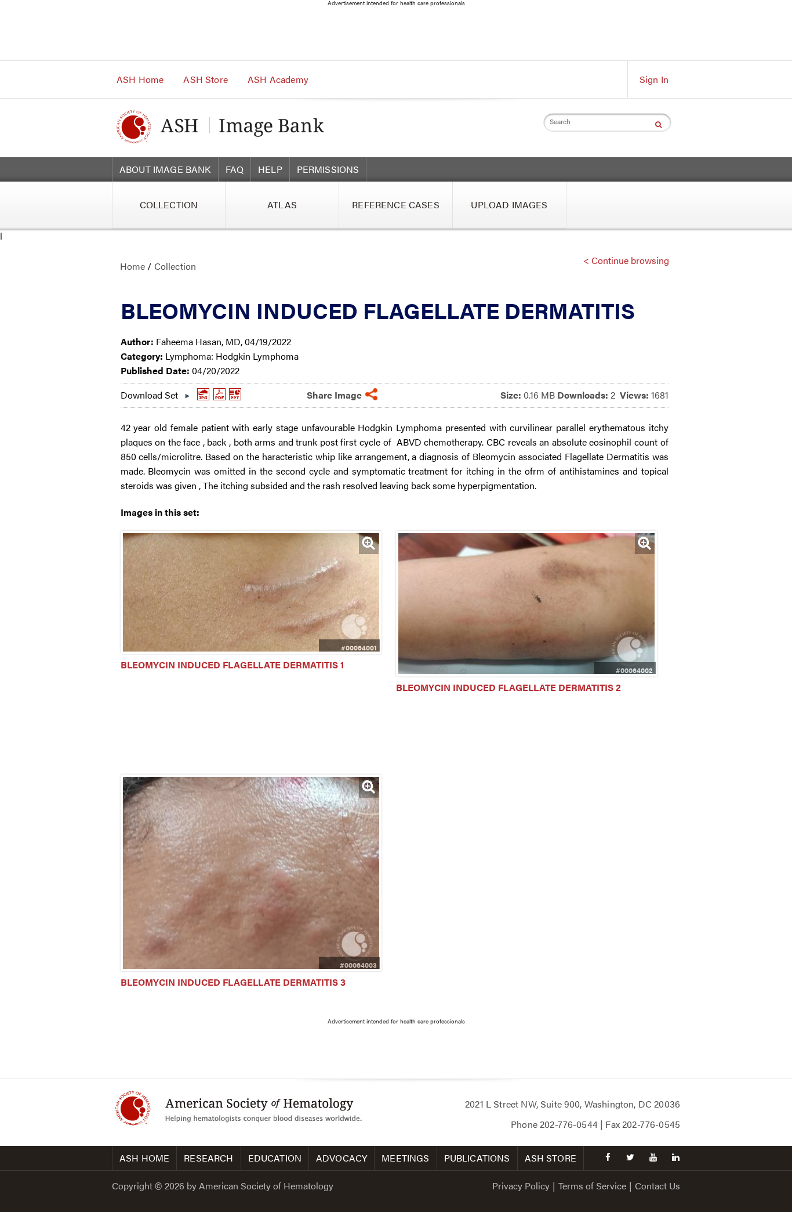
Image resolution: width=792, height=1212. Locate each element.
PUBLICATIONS (477, 1157)
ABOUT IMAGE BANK (165, 169)
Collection (175, 266)
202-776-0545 (651, 1124)
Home (133, 266)
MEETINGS (405, 1157)
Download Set (149, 392)
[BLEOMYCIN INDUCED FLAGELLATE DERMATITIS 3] (251, 967)
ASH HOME (144, 1157)
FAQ (235, 169)
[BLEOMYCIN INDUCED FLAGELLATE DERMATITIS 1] (251, 650)
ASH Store (205, 79)
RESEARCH (208, 1157)
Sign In (654, 79)
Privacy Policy (521, 1185)
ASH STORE (550, 1157)
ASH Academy (278, 79)
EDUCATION (274, 1157)
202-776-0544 (569, 1124)
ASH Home (140, 79)
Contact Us (657, 1185)
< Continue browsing (626, 260)
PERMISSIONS (328, 169)
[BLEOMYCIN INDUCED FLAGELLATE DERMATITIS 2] (526, 672)
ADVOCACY (341, 1157)
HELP (270, 169)
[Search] (658, 124)
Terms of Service (592, 1185)
